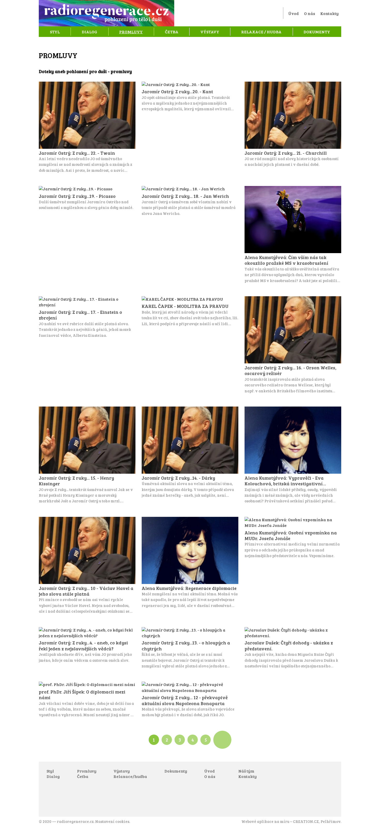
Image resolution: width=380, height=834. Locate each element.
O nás (309, 13)
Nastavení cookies (112, 821)
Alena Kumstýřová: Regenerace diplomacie (190, 562)
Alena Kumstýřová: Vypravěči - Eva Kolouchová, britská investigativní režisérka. (293, 455)
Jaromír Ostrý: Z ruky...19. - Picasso (87, 198)
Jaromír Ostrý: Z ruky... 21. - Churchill (293, 124)
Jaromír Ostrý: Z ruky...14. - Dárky (190, 452)
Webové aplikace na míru (265, 821)
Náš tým (246, 771)
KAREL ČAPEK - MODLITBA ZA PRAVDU (190, 311)
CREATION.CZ (306, 821)
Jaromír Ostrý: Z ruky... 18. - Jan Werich (190, 201)
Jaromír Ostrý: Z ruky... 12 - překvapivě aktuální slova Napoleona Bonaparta (190, 700)
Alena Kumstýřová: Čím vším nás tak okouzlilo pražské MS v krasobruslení (293, 234)
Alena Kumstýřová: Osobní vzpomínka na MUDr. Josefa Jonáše (293, 538)
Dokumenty (316, 31)
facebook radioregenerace (293, 773)
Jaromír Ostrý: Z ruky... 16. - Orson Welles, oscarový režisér (293, 345)
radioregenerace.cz (75, 821)
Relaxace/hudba (130, 776)
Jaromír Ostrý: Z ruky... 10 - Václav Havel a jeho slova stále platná (87, 565)
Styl (55, 31)
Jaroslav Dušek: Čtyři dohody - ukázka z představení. (293, 648)
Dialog (89, 31)
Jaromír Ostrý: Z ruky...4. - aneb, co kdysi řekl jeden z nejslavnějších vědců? (87, 645)
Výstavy (209, 31)
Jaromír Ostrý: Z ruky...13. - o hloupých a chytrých (190, 648)
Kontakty (329, 13)
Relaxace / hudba (261, 31)
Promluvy (131, 31)
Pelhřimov (330, 821)
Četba (171, 31)
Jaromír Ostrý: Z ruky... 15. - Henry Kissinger (87, 455)
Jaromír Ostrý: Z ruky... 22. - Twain (87, 127)
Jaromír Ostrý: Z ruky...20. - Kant (190, 97)
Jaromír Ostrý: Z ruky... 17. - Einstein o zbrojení (87, 317)
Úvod (293, 13)
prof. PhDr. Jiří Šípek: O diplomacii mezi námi (87, 700)
